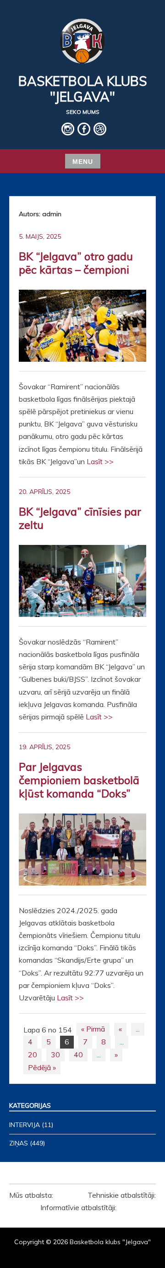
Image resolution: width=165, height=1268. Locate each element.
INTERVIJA (24, 1125)
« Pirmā (93, 1028)
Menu (82, 161)
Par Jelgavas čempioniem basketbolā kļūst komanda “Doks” (79, 780)
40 (78, 1054)
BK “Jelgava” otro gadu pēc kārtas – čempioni (76, 262)
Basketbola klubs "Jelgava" (82, 89)
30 (55, 1054)
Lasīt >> (100, 461)
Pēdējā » (42, 1067)
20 (32, 1054)
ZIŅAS (18, 1143)
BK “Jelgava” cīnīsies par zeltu (80, 518)
